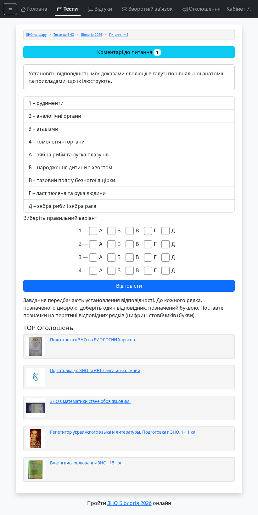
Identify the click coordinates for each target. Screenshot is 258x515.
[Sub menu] (10, 9)
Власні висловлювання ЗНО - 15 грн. (87, 463)
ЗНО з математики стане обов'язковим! (90, 401)
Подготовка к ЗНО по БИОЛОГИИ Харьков (92, 340)
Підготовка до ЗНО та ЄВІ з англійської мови (95, 370)
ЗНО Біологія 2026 (129, 503)
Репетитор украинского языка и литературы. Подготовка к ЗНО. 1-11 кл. (123, 432)
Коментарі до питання (127, 52)
